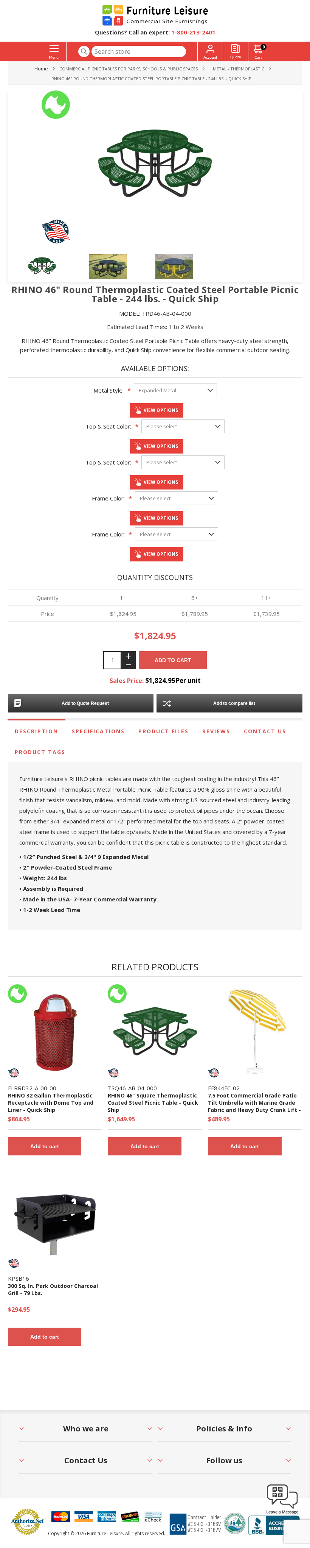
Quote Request (235, 51)
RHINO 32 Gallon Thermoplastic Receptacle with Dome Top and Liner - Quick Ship (50, 1102)
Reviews (216, 731)
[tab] (36, 731)
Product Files (163, 731)
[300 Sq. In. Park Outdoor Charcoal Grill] (55, 1221)
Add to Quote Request (85, 703)
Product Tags (40, 752)
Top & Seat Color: (108, 426)
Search (84, 51)
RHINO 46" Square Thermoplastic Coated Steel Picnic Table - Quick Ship (153, 1102)
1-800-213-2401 (193, 32)
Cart (263, 47)
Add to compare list (234, 703)
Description (36, 731)
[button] (282, 1514)
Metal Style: (108, 390)
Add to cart (173, 660)
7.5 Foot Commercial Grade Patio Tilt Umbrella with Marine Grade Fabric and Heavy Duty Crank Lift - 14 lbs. (254, 1106)
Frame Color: (108, 498)
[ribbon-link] (17, 993)
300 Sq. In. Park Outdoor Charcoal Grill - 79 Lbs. (53, 1289)
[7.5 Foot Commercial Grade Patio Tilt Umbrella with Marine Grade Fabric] (255, 1031)
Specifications (98, 731)
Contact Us (265, 731)
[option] (56, 266)
